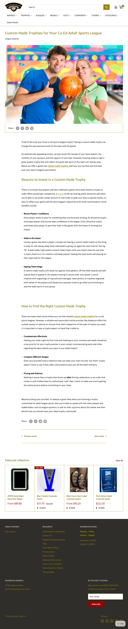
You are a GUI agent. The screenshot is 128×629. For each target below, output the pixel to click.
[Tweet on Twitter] (27, 128)
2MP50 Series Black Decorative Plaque (16, 497)
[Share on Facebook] (17, 128)
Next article (99, 436)
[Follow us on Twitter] (107, 621)
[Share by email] (32, 128)
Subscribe (96, 604)
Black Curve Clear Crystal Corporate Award (76, 497)
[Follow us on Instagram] (112, 621)
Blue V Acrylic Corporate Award (47, 497)
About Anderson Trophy (52, 568)
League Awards (12, 39)
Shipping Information (51, 560)
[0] (120, 7)
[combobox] (65, 7)
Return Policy (48, 556)
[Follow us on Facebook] (102, 621)
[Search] (106, 7)
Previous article (30, 436)
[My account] (116, 7)
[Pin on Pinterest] (22, 128)
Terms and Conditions (52, 564)
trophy (60, 194)
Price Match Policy (50, 548)
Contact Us (47, 535)
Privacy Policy (48, 552)
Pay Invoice (10, 531)
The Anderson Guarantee (53, 531)
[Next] (123, 488)
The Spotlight (48, 572)
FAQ (44, 544)
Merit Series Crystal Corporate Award (104, 497)
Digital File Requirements (53, 539)
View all (120, 460)
